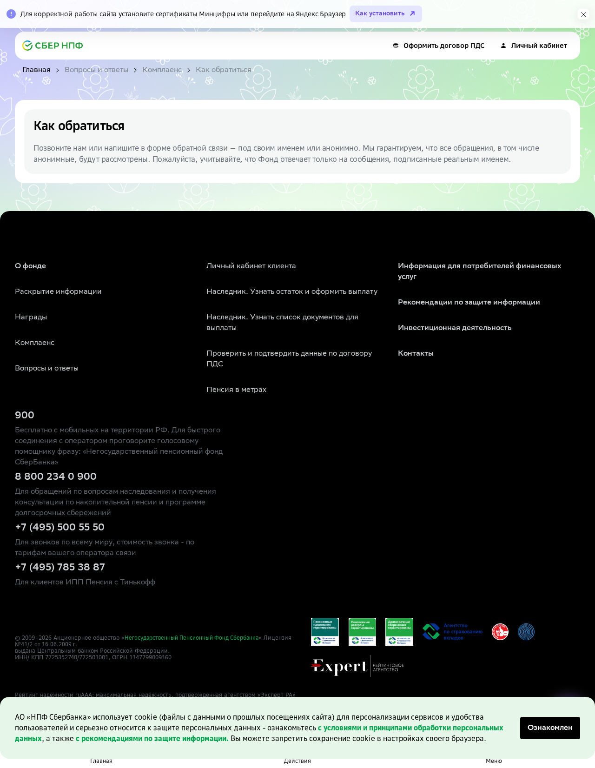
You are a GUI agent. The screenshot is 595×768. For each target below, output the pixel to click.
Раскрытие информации (58, 292)
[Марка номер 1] (500, 631)
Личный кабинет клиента (251, 267)
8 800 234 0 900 (56, 477)
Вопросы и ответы (47, 369)
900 (24, 416)
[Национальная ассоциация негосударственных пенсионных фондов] (526, 631)
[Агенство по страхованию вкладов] (325, 632)
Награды (31, 318)
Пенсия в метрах (236, 390)
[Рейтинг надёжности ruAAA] (357, 666)
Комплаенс (34, 343)
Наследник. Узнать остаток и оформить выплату (291, 292)
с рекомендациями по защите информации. (152, 738)
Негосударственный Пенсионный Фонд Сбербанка (191, 638)
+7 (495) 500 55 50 (60, 528)
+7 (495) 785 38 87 (60, 568)
